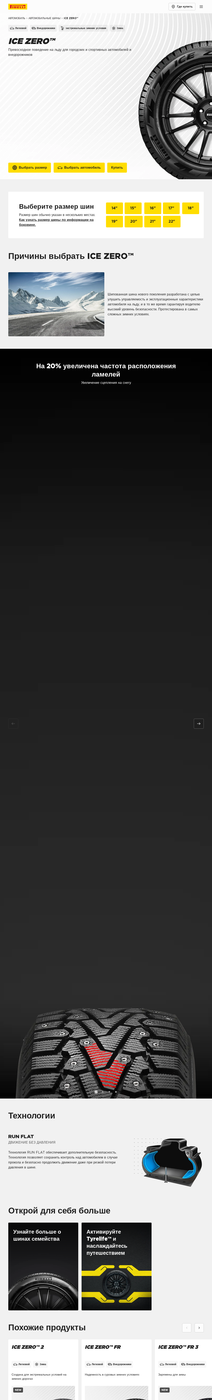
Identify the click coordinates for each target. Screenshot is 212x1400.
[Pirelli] (21, 7)
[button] (96, 1092)
